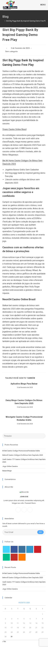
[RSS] (21, 557)
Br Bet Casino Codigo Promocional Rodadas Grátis (21, 451)
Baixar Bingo (7, 471)
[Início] (3, 21)
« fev (4, 641)
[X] (30, 509)
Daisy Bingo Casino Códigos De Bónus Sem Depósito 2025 (24, 402)
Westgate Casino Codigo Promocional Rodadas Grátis (24, 418)
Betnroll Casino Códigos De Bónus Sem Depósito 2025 (22, 455)
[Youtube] (14, 557)
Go (40, 532)
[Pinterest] (37, 549)
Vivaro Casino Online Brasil (14, 129)
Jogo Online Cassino (10, 466)
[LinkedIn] (29, 549)
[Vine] (6, 557)
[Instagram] (24, 509)
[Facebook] (18, 509)
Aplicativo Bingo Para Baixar (24, 383)
